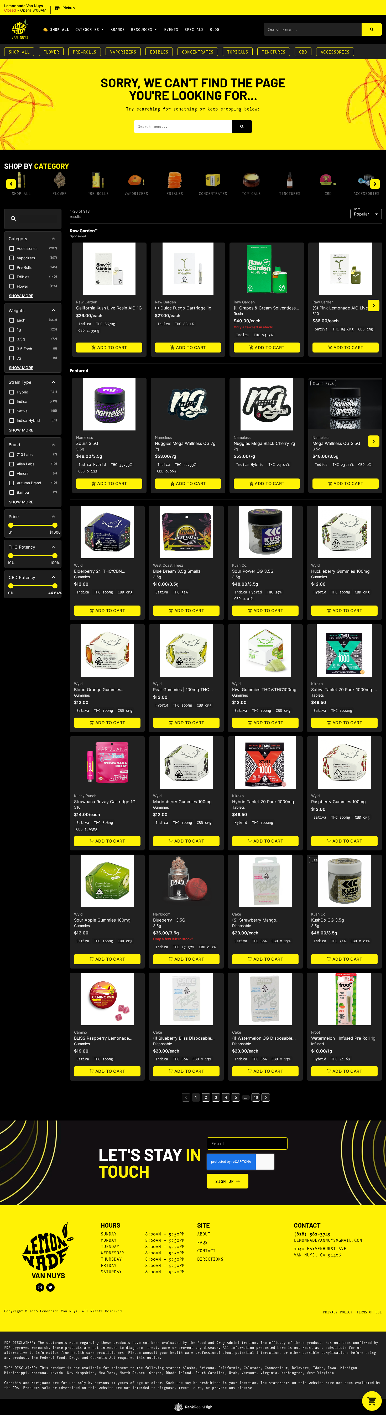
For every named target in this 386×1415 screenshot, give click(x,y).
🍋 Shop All (56, 29)
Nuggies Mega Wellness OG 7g (185, 443)
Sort (357, 209)
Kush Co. (239, 565)
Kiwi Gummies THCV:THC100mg (264, 689)
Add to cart (112, 347)
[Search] (372, 29)
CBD (303, 52)
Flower (51, 52)
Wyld (78, 565)
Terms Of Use (369, 1311)
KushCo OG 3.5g (327, 920)
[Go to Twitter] (50, 1287)
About (203, 1233)
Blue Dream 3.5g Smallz (177, 571)
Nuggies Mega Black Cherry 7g (264, 443)
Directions (210, 1259)
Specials (194, 29)
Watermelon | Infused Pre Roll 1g (343, 1038)
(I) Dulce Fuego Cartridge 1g (183, 308)
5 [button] (236, 1097)
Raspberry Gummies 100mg (338, 801)
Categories (87, 29)
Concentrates (197, 52)
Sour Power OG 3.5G (253, 571)
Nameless (84, 437)
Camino (80, 1032)
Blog (214, 29)
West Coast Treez (168, 565)
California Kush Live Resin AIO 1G (109, 308)
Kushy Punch (85, 795)
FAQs (202, 1242)
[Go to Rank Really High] (193, 1407)
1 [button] (196, 1097)
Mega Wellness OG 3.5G (336, 443)
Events (171, 29)
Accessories (335, 52)
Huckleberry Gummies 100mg (340, 571)
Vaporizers (123, 52)
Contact (206, 1250)
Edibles (159, 52)
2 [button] (206, 1097)
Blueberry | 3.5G (169, 920)
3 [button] (216, 1097)
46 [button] (255, 1097)
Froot (315, 1032)
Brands (118, 29)
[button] (40, 8)
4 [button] (226, 1097)
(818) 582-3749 (312, 1233)
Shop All (19, 52)
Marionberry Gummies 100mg (182, 801)
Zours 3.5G (87, 443)
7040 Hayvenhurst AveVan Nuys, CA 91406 (320, 1251)
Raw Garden (86, 302)
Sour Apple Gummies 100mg (102, 920)
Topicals (237, 52)
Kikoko (317, 683)
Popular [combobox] (361, 214)
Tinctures (273, 52)
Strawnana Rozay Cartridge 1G (104, 801)
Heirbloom (161, 914)
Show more (21, 295)
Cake (236, 914)
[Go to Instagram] (40, 1287)
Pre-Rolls (84, 52)
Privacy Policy (337, 1311)
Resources (141, 29)
